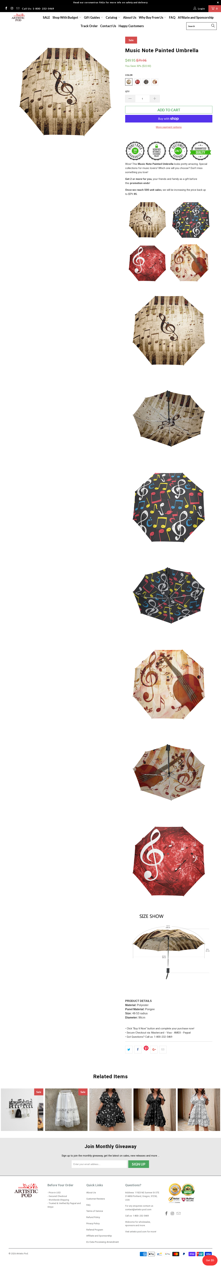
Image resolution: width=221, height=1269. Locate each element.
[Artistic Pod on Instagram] (12, 8)
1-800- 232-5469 (141, 1215)
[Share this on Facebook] (138, 1049)
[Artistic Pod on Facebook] (6, 8)
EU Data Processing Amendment (102, 1242)
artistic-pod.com (138, 1231)
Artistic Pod (22, 1253)
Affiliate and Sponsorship (196, 17)
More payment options (169, 127)
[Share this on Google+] (154, 1049)
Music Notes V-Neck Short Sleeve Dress (110, 1109)
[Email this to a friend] (163, 1049)
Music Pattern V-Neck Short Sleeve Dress (154, 1109)
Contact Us (108, 26)
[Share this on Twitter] (129, 1049)
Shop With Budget (65, 17)
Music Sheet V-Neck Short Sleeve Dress (199, 1109)
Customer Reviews (95, 1198)
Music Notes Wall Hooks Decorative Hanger (22, 1109)
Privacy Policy (93, 1223)
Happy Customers (131, 26)
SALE (46, 17)
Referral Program (94, 1229)
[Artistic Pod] (17, 17)
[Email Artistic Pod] (17, 8)
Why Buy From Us (151, 17)
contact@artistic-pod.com (138, 1209)
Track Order (89, 26)
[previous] (14, 93)
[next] (115, 93)
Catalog (111, 17)
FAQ (172, 17)
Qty (127, 91)
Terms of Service (94, 1211)
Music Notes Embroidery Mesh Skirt (66, 1109)
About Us (129, 17)
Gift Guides (92, 17)
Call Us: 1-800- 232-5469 (38, 8)
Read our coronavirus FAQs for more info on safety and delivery (110, 2)
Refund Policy (93, 1217)
